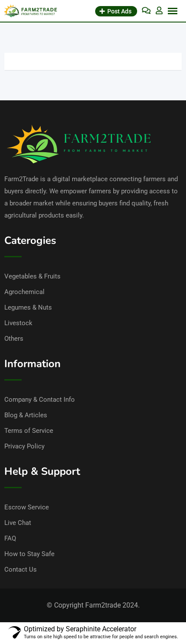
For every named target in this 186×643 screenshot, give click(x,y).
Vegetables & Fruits (32, 276)
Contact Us (20, 569)
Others (13, 338)
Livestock (18, 323)
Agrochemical (24, 292)
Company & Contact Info (39, 399)
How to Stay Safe (29, 554)
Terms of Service (28, 431)
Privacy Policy (24, 446)
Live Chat (17, 523)
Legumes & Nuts (28, 307)
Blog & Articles (25, 415)
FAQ (10, 538)
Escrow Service (26, 507)
